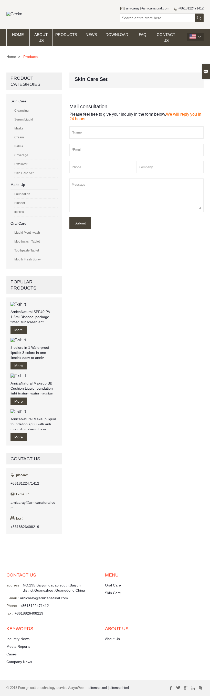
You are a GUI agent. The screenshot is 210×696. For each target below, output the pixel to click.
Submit (80, 223)
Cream (19, 137)
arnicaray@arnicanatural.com (147, 8)
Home (18, 34)
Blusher (19, 203)
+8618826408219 (24, 527)
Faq (142, 34)
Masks (18, 128)
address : (14, 585)
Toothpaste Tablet (26, 250)
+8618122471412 (191, 8)
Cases (11, 654)
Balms (18, 146)
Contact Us (166, 37)
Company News (19, 662)
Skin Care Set (24, 173)
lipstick (19, 212)
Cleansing (21, 110)
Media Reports (18, 646)
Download (117, 34)
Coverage (21, 155)
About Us (41, 37)
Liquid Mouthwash (27, 232)
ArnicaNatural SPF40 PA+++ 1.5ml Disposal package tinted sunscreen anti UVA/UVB (33, 317)
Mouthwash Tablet (27, 241)
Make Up (17, 185)
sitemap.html (119, 688)
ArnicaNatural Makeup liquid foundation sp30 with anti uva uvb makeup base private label (33, 424)
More (18, 330)
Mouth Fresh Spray (27, 259)
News (91, 34)
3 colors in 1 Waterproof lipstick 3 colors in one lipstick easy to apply (29, 352)
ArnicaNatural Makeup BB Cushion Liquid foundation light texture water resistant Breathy (32, 388)
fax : (9, 613)
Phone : (12, 606)
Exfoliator (20, 164)
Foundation (22, 194)
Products (66, 34)
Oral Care (18, 223)
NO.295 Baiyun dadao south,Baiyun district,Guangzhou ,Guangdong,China (54, 587)
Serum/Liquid (23, 119)
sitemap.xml (98, 688)
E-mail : (12, 598)
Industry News (17, 639)
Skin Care (18, 101)
